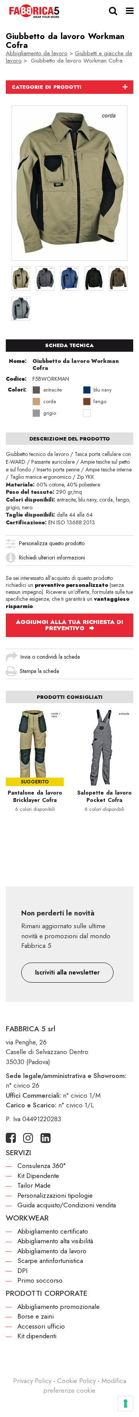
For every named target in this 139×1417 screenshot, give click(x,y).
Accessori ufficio (41, 1326)
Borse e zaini (35, 1316)
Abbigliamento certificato (52, 1231)
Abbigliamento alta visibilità (55, 1241)
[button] (67, 973)
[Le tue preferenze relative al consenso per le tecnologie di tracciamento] (125, 1403)
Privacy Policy (32, 1380)
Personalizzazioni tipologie (55, 1195)
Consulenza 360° (41, 1165)
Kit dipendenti (36, 1336)
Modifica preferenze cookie (85, 1385)
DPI (22, 1270)
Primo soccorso (40, 1280)
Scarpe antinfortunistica (50, 1260)
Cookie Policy (76, 1380)
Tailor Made (34, 1185)
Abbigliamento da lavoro (37, 53)
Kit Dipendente (38, 1175)
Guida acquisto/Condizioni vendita (66, 1205)
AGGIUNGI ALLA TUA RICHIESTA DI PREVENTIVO (69, 625)
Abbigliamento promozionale (58, 1306)
